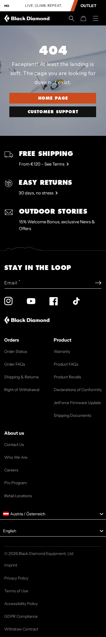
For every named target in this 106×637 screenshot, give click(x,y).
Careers (11, 470)
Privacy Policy (16, 578)
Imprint (10, 565)
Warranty (62, 351)
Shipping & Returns (21, 376)
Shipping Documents (72, 415)
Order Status (15, 351)
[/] (28, 18)
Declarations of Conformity (78, 389)
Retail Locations (18, 495)
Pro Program (15, 482)
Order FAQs (14, 364)
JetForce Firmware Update (77, 402)
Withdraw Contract (21, 629)
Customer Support (53, 112)
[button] (71, 18)
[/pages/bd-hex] (6, 5)
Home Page (53, 98)
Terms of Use (16, 590)
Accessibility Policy (21, 603)
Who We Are (15, 457)
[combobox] (53, 514)
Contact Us (14, 444)
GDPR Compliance (21, 616)
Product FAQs (66, 364)
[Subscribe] (98, 283)
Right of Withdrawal (21, 389)
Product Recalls (67, 376)
